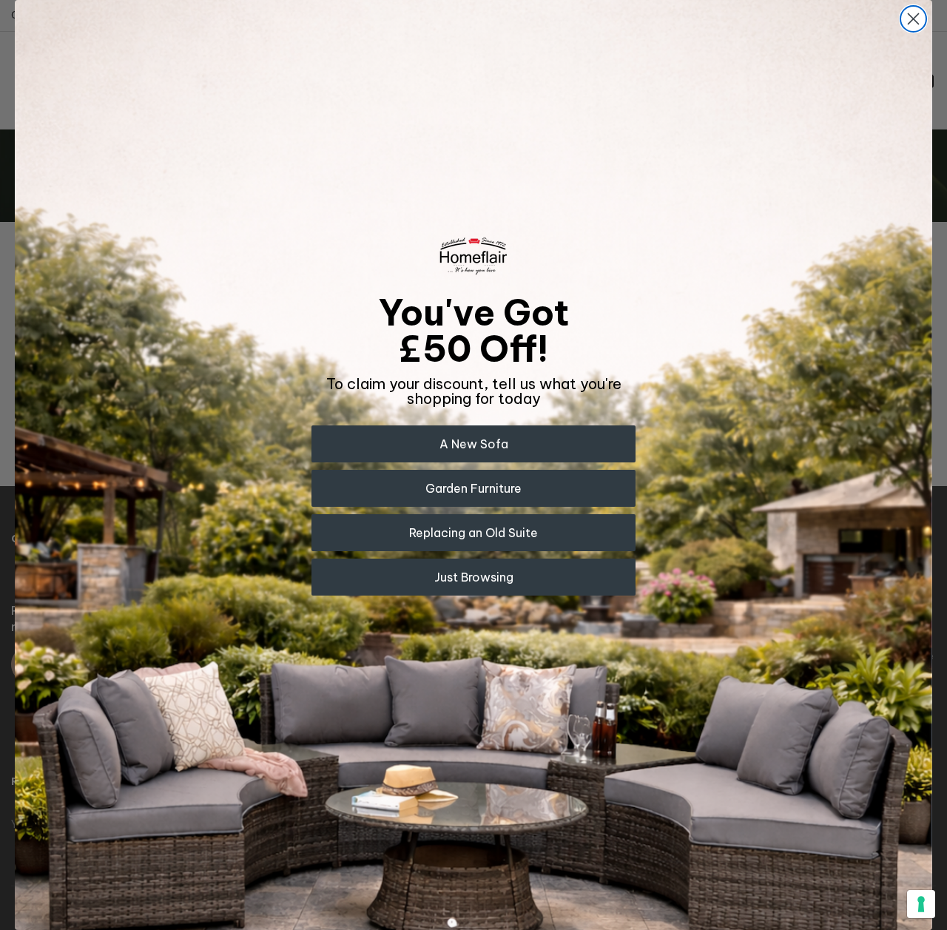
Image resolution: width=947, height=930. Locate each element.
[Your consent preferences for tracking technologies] (921, 904)
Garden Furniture (473, 488)
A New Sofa (473, 444)
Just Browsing (473, 577)
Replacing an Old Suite (473, 532)
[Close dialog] (913, 19)
